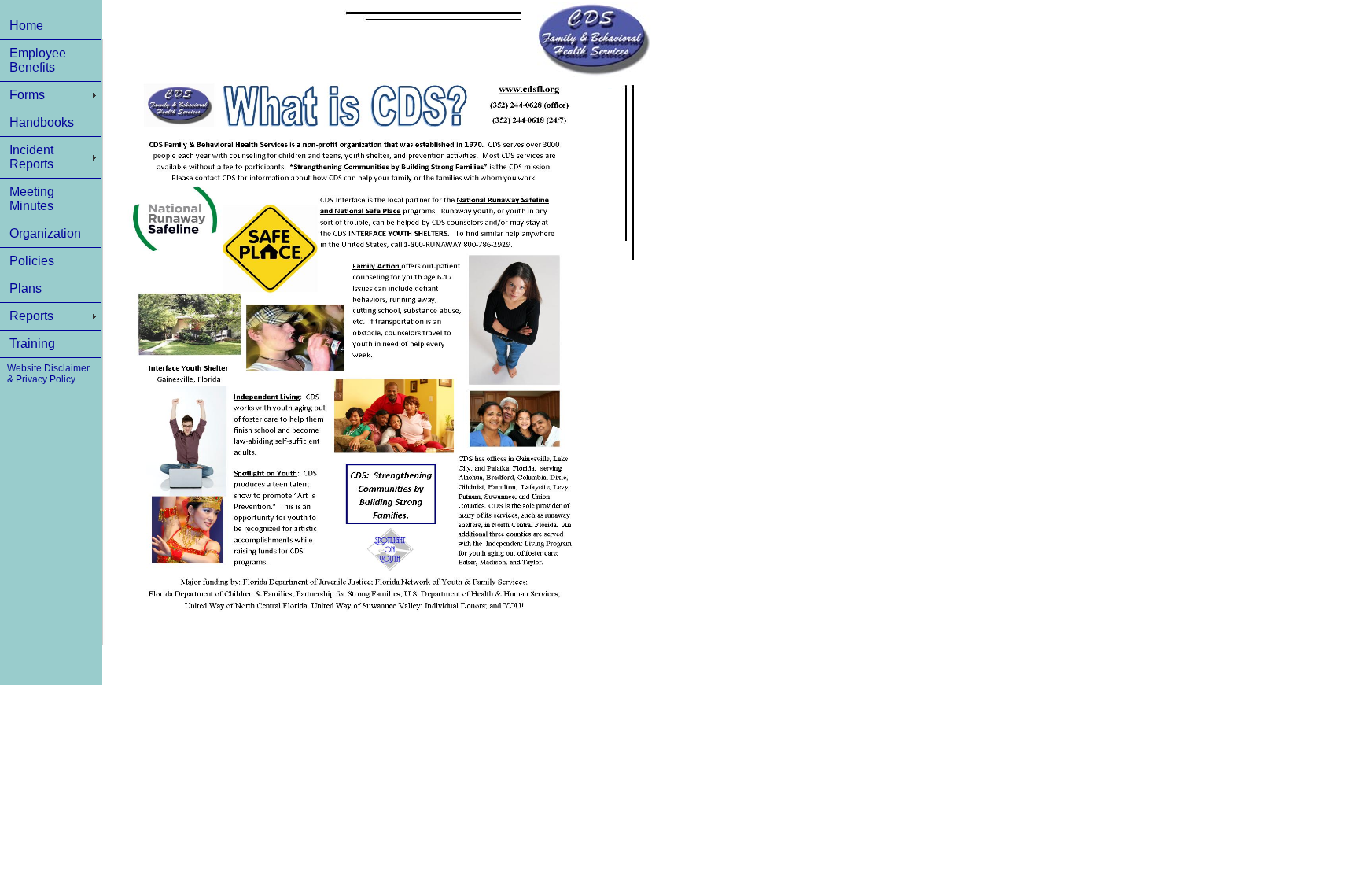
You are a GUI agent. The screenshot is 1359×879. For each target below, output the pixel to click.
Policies (31, 261)
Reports (31, 316)
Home (26, 25)
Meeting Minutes (31, 198)
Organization (45, 233)
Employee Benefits (37, 60)
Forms (27, 95)
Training (32, 343)
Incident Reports (31, 157)
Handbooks (41, 122)
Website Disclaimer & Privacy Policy (48, 374)
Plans (25, 288)
